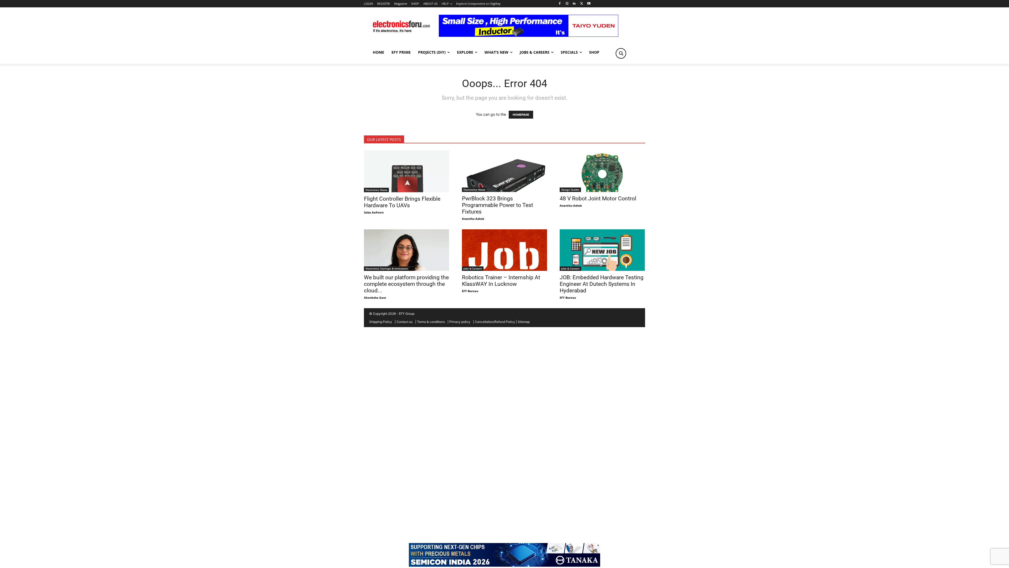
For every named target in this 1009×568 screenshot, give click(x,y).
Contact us (405, 322)
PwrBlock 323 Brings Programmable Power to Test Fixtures (497, 205)
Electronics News (376, 190)
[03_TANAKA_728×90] (504, 565)
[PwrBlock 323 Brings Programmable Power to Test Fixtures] (504, 171)
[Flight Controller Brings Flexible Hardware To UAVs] (406, 171)
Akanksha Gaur (375, 298)
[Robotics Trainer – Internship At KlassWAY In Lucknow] (504, 250)
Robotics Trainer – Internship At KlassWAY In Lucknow (501, 280)
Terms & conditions (431, 322)
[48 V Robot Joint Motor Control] (602, 171)
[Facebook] (560, 4)
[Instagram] (567, 4)
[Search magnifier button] (621, 53)
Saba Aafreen (374, 212)
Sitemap (524, 322)
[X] (582, 4)
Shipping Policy (380, 322)
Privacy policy (459, 322)
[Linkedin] (574, 4)
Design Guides (570, 189)
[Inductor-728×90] (528, 35)
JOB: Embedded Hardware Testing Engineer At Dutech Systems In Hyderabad (602, 284)
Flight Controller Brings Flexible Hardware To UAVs (402, 202)
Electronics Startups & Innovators (386, 268)
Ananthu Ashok (473, 219)
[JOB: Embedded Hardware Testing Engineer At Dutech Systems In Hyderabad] (602, 250)
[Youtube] (589, 4)
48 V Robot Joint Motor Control (598, 198)
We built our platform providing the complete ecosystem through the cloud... (406, 284)
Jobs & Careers (473, 268)
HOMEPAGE (521, 114)
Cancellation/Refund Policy (495, 322)
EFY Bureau (470, 291)
